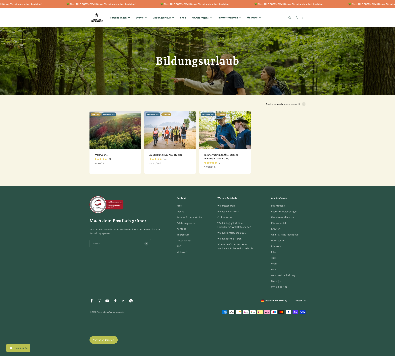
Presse (180, 211)
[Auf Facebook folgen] (91, 301)
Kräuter (275, 228)
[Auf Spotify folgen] (131, 301)
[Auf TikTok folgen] (115, 301)
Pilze (273, 252)
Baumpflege (278, 205)
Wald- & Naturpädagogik (285, 234)
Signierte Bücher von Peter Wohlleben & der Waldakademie (235, 246)
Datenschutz (184, 240)
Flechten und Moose (282, 217)
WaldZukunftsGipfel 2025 (231, 232)
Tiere (273, 257)
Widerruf (181, 252)
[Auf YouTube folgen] (107, 301)
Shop (183, 17)
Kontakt (181, 228)
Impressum (183, 234)
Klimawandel (278, 223)
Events (139, 17)
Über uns (252, 17)
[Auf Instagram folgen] (99, 301)
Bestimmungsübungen (284, 211)
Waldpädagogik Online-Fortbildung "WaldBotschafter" (234, 225)
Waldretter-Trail (226, 205)
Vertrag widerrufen (103, 339)
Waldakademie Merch (229, 238)
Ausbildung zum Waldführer (165, 154)
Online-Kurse (224, 217)
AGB (179, 246)
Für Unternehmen (228, 17)
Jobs (179, 205)
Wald (273, 269)
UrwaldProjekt (200, 17)
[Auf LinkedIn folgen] (123, 301)
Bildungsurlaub (162, 17)
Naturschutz (278, 240)
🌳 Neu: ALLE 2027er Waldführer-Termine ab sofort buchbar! (88, 4)
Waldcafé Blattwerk (228, 211)
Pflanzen (276, 246)
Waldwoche (101, 154)
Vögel (274, 263)
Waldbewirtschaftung (283, 275)
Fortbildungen (118, 17)
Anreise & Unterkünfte (189, 217)
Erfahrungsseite (186, 223)
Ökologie (276, 281)
